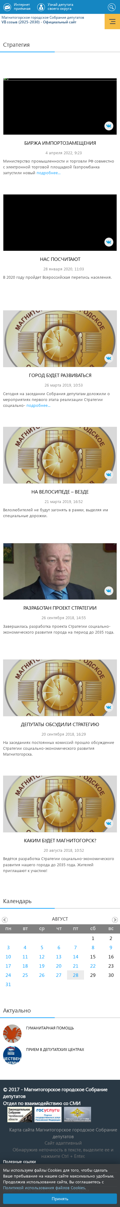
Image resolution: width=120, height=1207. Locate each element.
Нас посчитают (60, 259)
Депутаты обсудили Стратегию (60, 724)
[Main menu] (112, 21)
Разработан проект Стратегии (60, 607)
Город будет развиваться (60, 375)
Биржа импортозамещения (60, 143)
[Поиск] (111, 7)
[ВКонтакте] (109, 126)
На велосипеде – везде (60, 491)
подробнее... (49, 172)
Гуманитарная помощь (50, 1028)
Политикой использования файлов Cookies (44, 1187)
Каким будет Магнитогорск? (60, 840)
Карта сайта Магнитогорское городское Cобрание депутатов (63, 1132)
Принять (60, 1198)
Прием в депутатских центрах (55, 1049)
